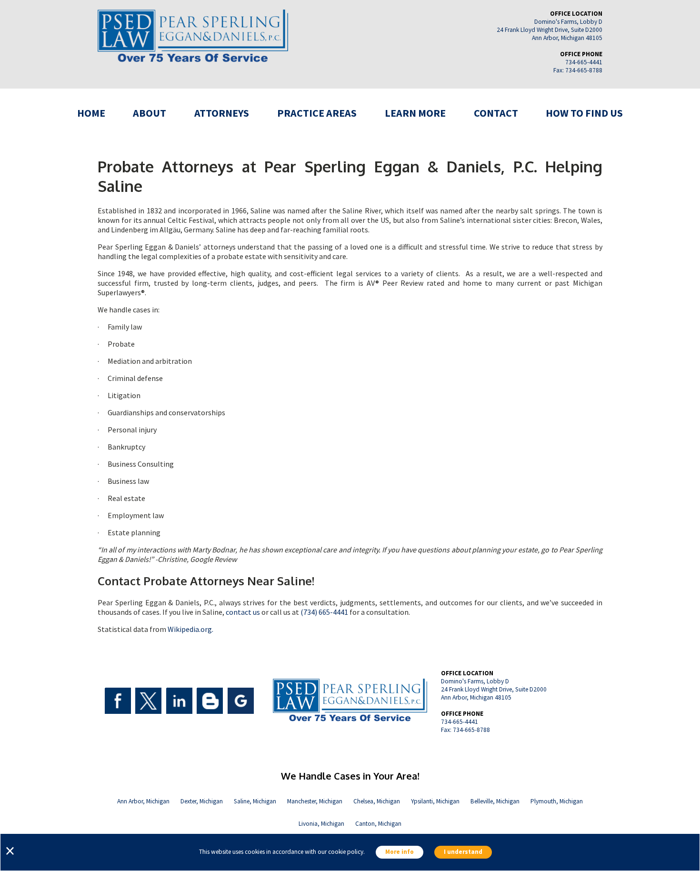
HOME (91, 113)
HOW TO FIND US (584, 113)
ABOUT (149, 113)
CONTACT (496, 113)
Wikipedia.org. (190, 629)
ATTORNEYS (221, 113)
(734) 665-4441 (324, 612)
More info (399, 852)
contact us (243, 612)
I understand (463, 852)
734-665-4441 (583, 62)
